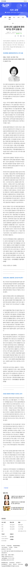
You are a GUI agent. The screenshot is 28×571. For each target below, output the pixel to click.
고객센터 (15, 547)
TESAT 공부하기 (4, 538)
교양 (23, 17)
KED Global (20, 564)
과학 (18, 17)
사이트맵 (10, 547)
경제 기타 (5, 493)
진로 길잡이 (12, 529)
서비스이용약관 (4, 547)
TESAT (3, 534)
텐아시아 (15, 564)
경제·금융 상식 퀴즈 (22, 531)
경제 (10, 17)
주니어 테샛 (3, 540)
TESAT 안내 (3, 536)
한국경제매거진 (4, 564)
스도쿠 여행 (20, 529)
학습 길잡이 (12, 526)
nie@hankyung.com (8, 556)
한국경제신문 (11, 562)
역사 (14, 17)
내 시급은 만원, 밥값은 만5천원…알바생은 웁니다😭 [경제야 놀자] (17, 509)
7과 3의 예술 (20, 526)
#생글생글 (6, 488)
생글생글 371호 (19, 33)
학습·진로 (12, 522)
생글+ (19, 522)
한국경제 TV (18, 562)
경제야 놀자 (20, 524)
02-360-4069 (8, 549)
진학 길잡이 (12, 524)
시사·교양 (14, 10)
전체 (5, 17)
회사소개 (3, 545)
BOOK (10, 564)
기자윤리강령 (8, 545)
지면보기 (11, 534)
